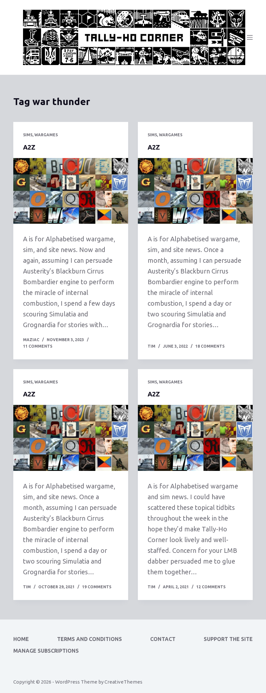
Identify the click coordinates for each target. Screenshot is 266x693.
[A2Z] (70, 191)
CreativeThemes (123, 682)
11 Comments (37, 346)
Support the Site (228, 639)
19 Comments (96, 587)
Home (21, 639)
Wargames (46, 135)
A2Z (29, 147)
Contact (162, 639)
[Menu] (250, 37)
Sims (27, 135)
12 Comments (210, 587)
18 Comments (209, 346)
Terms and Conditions (89, 639)
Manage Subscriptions (46, 651)
